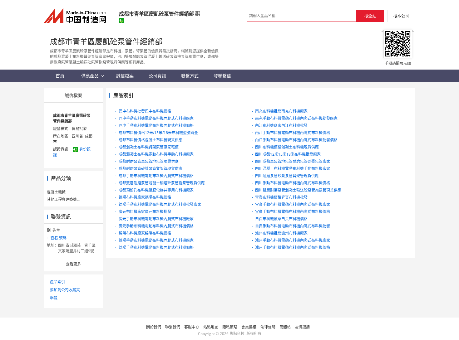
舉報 (53, 298)
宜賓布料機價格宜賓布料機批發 (281, 197)
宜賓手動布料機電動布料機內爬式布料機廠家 (292, 204)
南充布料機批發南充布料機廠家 (281, 111)
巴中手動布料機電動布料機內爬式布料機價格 (156, 125)
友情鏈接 (302, 327)
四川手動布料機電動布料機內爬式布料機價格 (292, 183)
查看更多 (73, 264)
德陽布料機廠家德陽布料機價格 (145, 197)
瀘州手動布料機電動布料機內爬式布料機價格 (292, 247)
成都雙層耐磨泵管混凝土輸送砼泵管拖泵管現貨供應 (162, 183)
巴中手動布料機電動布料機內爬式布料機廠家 (156, 118)
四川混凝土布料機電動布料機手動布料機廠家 (292, 168)
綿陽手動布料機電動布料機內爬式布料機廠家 (156, 240)
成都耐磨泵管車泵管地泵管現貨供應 (149, 161)
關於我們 (153, 327)
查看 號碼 (59, 237)
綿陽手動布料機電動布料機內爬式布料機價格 (156, 247)
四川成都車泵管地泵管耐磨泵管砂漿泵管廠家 (292, 161)
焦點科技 (237, 333)
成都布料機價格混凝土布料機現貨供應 (150, 140)
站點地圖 (210, 327)
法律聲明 (267, 327)
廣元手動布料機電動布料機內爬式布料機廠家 (156, 218)
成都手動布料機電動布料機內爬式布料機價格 (156, 175)
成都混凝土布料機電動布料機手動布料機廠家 (156, 154)
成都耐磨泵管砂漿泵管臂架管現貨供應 (150, 168)
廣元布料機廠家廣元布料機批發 (145, 211)
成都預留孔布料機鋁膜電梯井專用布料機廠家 (156, 190)
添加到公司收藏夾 (65, 290)
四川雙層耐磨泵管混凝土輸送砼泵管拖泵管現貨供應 (298, 190)
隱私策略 (229, 327)
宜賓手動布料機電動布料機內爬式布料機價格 (292, 211)
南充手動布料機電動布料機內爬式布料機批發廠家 (296, 118)
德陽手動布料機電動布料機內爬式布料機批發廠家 (160, 204)
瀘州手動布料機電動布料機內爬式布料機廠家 (292, 240)
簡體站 (285, 327)
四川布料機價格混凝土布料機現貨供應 (287, 147)
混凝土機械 (56, 192)
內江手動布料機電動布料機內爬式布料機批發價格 (296, 140)
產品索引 (57, 281)
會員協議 (248, 327)
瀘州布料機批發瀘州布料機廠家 (281, 233)
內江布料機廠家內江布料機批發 (281, 125)
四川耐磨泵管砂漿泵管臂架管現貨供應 (287, 175)
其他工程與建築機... (63, 199)
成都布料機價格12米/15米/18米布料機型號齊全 (158, 132)
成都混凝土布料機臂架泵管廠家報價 (149, 147)
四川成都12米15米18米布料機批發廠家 (288, 154)
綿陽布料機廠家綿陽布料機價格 (145, 233)
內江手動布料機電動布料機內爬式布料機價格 (292, 132)
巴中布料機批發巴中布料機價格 (145, 111)
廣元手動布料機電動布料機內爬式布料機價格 (156, 226)
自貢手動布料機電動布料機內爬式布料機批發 (292, 226)
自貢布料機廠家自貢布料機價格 (281, 218)
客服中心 (191, 327)
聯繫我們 (172, 327)
